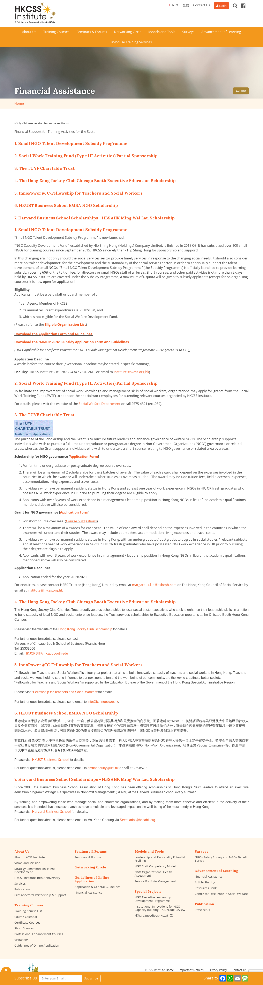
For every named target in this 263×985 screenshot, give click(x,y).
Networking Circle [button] (127, 32)
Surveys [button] (188, 32)
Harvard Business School (51, 811)
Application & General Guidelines (97, 887)
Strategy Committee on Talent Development (34, 870)
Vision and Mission (27, 863)
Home (19, 103)
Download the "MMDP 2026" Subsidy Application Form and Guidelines (71, 342)
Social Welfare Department (99, 403)
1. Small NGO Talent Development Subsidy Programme (70, 143)
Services (20, 883)
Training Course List (28, 911)
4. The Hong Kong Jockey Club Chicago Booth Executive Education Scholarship (95, 180)
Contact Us (201, 5)
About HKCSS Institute (29, 857)
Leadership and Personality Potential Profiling (160, 859)
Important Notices (191, 970)
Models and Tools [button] (161, 32)
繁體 (186, 5)
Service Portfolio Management (155, 881)
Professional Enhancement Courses (38, 934)
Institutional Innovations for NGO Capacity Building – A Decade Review (160, 908)
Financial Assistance (88, 892)
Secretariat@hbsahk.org (137, 820)
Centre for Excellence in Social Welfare (221, 894)
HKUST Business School (50, 759)
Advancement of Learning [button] (221, 32)
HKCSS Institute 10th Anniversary (37, 878)
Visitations (21, 940)
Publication (22, 889)
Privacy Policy (218, 970)
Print (242, 91)
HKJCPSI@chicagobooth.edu (46, 653)
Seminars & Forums (88, 857)
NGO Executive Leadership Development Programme (153, 899)
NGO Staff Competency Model (155, 866)
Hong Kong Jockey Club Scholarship (85, 629)
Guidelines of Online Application (36, 945)
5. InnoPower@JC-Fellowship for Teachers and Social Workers (78, 193)
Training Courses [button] (56, 32)
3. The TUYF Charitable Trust (44, 168)
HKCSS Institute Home (159, 970)
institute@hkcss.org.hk (131, 372)
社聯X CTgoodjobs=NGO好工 (154, 915)
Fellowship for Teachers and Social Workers (65, 692)
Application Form (84, 456)
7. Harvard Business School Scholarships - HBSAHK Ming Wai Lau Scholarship (94, 217)
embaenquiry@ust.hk (103, 768)
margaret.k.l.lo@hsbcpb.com (154, 585)
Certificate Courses (27, 922)
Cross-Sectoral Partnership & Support (40, 895)
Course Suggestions (81, 521)
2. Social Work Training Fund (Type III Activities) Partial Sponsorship (86, 155)
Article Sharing (205, 882)
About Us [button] (29, 32)
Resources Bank (206, 888)
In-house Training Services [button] (131, 42)
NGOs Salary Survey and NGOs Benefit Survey (221, 859)
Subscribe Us (25, 978)
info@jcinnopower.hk (103, 701)
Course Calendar (25, 917)
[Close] (6, 970)
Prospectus (202, 910)
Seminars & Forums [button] (91, 32)
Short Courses (24, 928)
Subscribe (91, 978)
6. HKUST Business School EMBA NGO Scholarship (66, 205)
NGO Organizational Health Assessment (153, 873)
